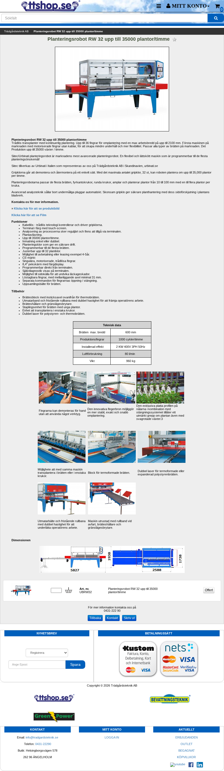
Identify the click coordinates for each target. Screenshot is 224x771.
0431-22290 (43, 744)
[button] (188, 6)
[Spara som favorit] (174, 39)
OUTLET (187, 744)
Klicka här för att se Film (28, 215)
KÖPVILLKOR (186, 757)
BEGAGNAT (186, 750)
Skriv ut (129, 618)
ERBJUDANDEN (186, 737)
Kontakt (112, 618)
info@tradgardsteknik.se (42, 737)
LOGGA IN (112, 737)
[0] (217, 6)
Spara (75, 664)
